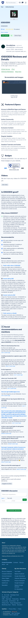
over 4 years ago (5, 395)
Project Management (15, 602)
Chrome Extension (7, 576)
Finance (14, 604)
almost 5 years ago (6, 433)
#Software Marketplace (7, 71)
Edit (3, 29)
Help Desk (8, 599)
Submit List (5, 582)
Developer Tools (14, 595)
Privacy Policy (12, 609)
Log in (3, 498)
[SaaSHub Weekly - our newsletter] (19, 2)
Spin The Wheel (16, 613)
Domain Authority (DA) (9, 295)
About (3, 564)
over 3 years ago (18, 374)
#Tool (13, 69)
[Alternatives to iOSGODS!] (11, 35)
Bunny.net (14, 611)
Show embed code (14, 169)
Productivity (15, 599)
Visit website (5, 35)
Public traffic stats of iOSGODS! (11, 265)
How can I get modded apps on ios (10, 391)
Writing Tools (5, 602)
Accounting (5, 600)
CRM (3, 599)
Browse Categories (7, 571)
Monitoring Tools (6, 604)
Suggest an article (6, 483)
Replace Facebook (19, 573)
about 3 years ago (10, 366)
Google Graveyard (19, 582)
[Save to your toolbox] (14, 19)
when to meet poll (13, 614)
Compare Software (7, 573)
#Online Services (5, 69)
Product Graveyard (20, 580)
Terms (19, 609)
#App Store (18, 71)
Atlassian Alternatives (20, 578)
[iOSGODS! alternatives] (14, 14)
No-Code (6, 595)
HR (17, 600)
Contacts (15, 562)
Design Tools (5, 597)
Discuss (21, 562)
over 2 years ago (5, 352)
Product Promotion (7, 562)
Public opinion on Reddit (9, 313)
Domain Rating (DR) (8, 278)
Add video (4, 184)
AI (2, 595)
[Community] (22, 2)
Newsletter (5, 585)
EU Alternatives (19, 589)
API (7, 564)
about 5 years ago (6, 462)
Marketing (22, 599)
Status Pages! (5, 578)
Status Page (18, 35)
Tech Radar (18, 571)
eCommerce (12, 600)
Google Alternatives (20, 576)
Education (19, 604)
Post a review (4, 32)
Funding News (5, 580)
